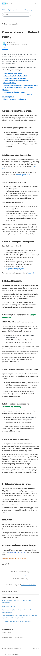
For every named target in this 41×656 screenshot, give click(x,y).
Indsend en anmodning (29, 585)
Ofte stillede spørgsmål (27, 10)
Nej (25, 575)
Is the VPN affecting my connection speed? (16, 621)
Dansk (8, 3)
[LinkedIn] (8, 564)
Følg (5, 48)
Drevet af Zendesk (13, 654)
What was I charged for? (10, 606)
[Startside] (4, 3)
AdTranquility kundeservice (10, 10)
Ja (15, 575)
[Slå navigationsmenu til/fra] (35, 3)
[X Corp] (6, 564)
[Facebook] (3, 564)
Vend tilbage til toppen (10, 591)
